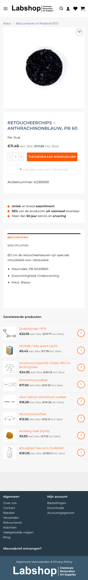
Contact (9, 508)
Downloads (55, 508)
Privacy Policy (62, 561)
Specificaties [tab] (17, 245)
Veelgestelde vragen (18, 532)
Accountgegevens (60, 513)
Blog (6, 537)
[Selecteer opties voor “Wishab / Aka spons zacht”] (81, 350)
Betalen (9, 513)
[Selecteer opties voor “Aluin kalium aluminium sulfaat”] (81, 401)
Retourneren (12, 522)
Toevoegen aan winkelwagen (52, 156)
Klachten (9, 527)
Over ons (10, 503)
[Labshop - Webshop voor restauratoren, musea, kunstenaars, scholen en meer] (32, 8)
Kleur (7, 23)
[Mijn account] (68, 8)
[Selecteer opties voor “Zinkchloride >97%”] (81, 333)
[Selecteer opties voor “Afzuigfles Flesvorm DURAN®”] (81, 452)
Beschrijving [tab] (17, 237)
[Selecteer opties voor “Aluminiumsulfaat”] (81, 418)
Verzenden (11, 518)
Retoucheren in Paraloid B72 (37, 23)
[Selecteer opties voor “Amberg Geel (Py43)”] (81, 435)
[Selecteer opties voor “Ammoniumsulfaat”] (81, 384)
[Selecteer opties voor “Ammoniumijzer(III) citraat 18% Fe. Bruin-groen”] (81, 367)
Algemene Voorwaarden (33, 561)
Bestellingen (56, 503)
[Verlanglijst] (75, 8)
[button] (5, 8)
